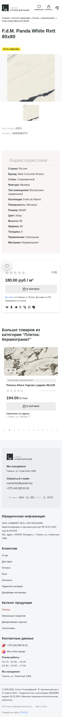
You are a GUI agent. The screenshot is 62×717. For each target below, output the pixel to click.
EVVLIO (24, 712)
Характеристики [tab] (28, 160)
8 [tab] (38, 430)
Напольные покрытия (13, 615)
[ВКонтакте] (7, 307)
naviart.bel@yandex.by (20, 483)
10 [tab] (47, 430)
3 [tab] (14, 430)
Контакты (7, 580)
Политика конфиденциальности (17, 706)
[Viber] (25, 307)
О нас (5, 555)
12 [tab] (57, 430)
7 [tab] (33, 430)
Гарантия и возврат (12, 586)
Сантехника (8, 628)
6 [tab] (28, 430)
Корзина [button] (48, 9)
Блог (4, 574)
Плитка (6, 609)
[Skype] (34, 307)
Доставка (9, 297)
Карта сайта (41, 706)
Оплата (6, 567)
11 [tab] (52, 430)
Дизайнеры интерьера (14, 592)
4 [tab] (19, 430)
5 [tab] (23, 430)
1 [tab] (4, 430)
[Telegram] (16, 307)
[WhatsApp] (29, 307)
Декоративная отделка (14, 622)
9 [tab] (43, 430)
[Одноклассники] (11, 307)
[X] (20, 307)
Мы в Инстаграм (16, 651)
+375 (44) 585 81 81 (18, 488)
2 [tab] (9, 430)
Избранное (39, 9)
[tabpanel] (31, 384)
